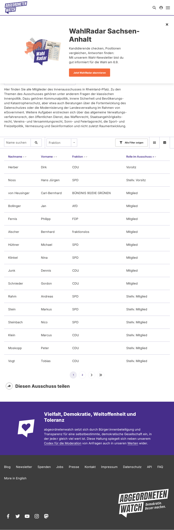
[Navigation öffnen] (168, 8)
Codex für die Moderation (62, 443)
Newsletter (24, 467)
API (149, 467)
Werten (132, 443)
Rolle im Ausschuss (141, 156)
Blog (7, 467)
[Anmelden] (161, 8)
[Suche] (36, 143)
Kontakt (90, 467)
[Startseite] (16, 8)
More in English (15, 478)
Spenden (44, 467)
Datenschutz (132, 467)
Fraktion (54, 142)
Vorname (47, 156)
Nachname (15, 156)
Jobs (59, 467)
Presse (74, 467)
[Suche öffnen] (154, 8)
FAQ (160, 467)
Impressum (109, 467)
